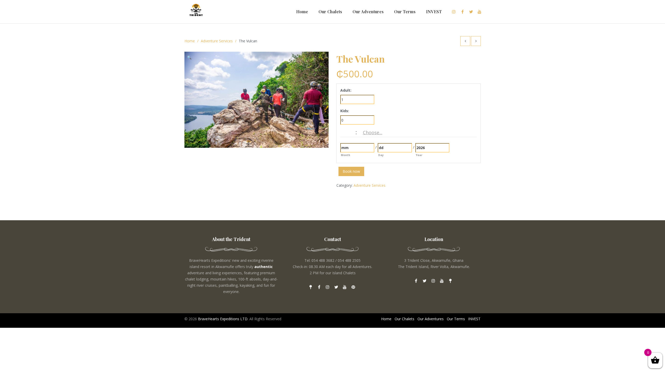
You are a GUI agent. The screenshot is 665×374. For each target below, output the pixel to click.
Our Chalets (330, 11)
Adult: (345, 90)
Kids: (344, 110)
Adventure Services (217, 40)
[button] (190, 58)
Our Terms (405, 11)
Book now (351, 171)
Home (302, 11)
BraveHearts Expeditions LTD (223, 318)
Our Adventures (368, 11)
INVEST (434, 11)
